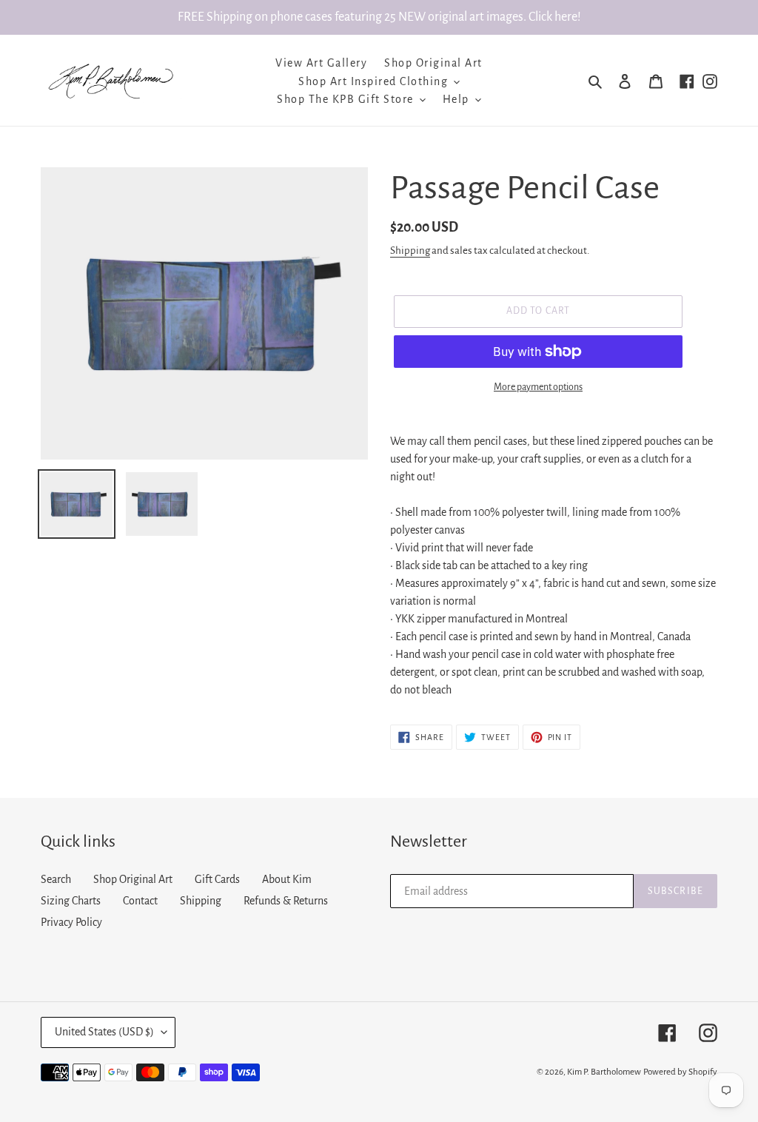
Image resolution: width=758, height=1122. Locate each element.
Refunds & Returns (286, 901)
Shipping (410, 250)
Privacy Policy (71, 922)
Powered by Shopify (680, 1072)
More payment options (538, 387)
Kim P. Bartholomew (604, 1072)
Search (56, 879)
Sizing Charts (71, 901)
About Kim (287, 879)
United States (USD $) (104, 1032)
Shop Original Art (132, 879)
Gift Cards (217, 879)
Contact (140, 901)
